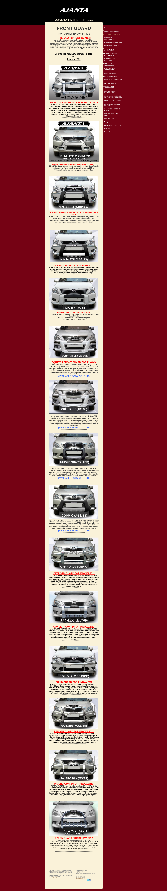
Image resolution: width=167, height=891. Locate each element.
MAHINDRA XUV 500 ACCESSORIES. (110, 54)
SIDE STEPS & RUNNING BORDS (112, 109)
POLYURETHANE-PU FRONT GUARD (110, 92)
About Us (107, 128)
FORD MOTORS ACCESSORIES (109, 69)
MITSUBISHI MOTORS (111, 76)
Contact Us (107, 132)
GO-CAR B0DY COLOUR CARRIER (112, 104)
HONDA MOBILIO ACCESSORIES (109, 38)
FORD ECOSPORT (110, 73)
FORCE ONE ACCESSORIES (113, 80)
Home (106, 28)
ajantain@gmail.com (80, 878)
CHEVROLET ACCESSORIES (109, 64)
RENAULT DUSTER (110, 83)
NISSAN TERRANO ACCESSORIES (110, 87)
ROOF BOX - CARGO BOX (112, 101)
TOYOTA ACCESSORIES (112, 34)
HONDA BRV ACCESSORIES (113, 42)
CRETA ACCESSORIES (111, 46)
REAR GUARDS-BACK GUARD (111, 114)
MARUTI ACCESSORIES (111, 31)
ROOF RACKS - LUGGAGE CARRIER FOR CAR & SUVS (113, 96)
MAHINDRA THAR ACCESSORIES (109, 59)
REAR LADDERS (109, 118)
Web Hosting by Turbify (54, 877)
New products (108, 122)
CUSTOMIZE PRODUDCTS (112, 125)
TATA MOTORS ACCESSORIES (109, 49)
